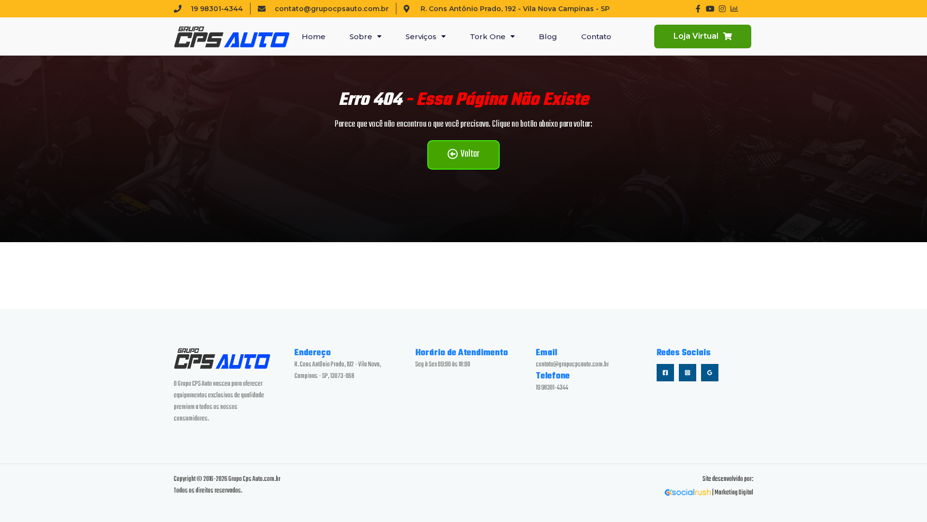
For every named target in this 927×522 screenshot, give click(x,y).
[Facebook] (665, 372)
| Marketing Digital (732, 492)
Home (313, 36)
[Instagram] (687, 372)
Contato (596, 36)
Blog (548, 36)
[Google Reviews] (709, 372)
